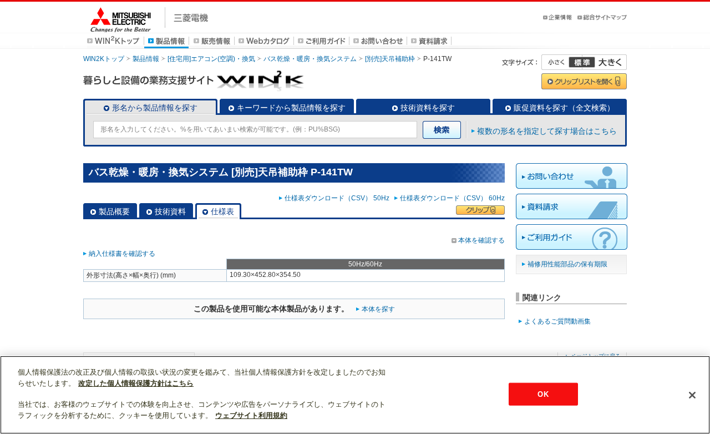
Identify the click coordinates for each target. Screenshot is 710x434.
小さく (561, 62)
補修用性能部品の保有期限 (567, 264)
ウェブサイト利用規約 (251, 415)
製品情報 (146, 59)
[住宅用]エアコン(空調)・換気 (211, 59)
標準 (582, 62)
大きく (604, 62)
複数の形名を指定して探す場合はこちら (547, 131)
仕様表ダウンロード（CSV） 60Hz (452, 198)
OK (542, 394)
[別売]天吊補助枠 (390, 59)
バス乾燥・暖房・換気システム (310, 59)
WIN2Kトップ (103, 59)
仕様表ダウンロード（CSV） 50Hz (339, 198)
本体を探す (378, 309)
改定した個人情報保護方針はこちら (136, 383)
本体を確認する (481, 240)
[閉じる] (692, 395)
